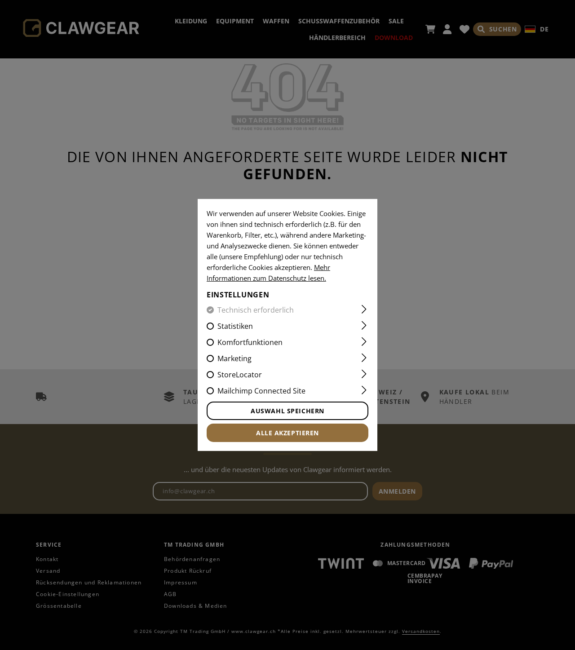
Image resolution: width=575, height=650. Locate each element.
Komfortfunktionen (250, 342)
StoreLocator (239, 375)
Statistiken (235, 326)
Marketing (234, 358)
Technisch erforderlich (255, 310)
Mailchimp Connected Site (261, 391)
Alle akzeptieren (287, 433)
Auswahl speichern (287, 411)
